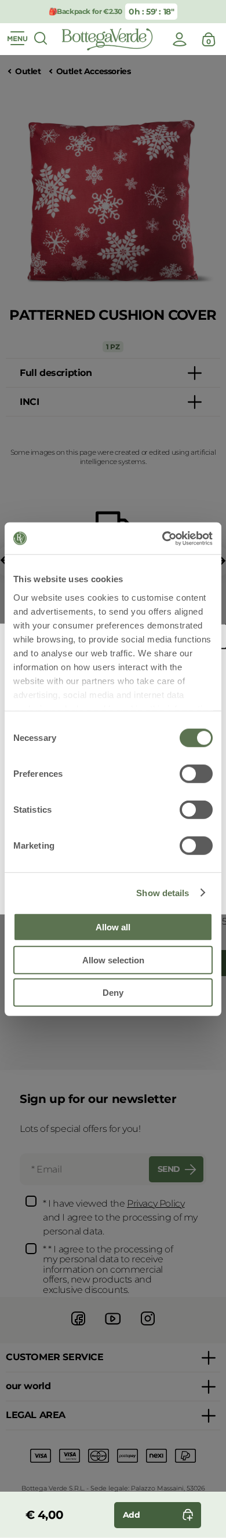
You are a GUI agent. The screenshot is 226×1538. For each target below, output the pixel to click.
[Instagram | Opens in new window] (147, 1326)
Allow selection (113, 960)
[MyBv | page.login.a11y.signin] (179, 39)
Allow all (113, 927)
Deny (113, 993)
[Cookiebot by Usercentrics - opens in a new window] (162, 538)
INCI (29, 401)
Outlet (28, 71)
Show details (162, 892)
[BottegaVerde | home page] (107, 39)
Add (131, 1515)
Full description (56, 372)
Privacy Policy (155, 1203)
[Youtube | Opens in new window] (113, 1326)
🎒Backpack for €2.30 (85, 11)
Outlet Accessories (93, 71)
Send (169, 1169)
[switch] (196, 774)
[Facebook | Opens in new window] (78, 1326)
